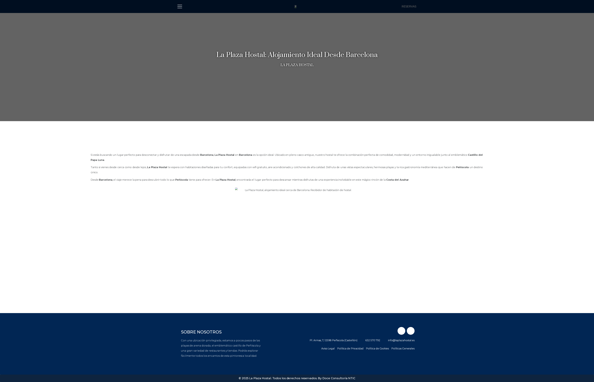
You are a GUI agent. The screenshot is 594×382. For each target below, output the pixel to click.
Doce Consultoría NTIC (338, 378)
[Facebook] (401, 331)
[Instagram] (411, 331)
